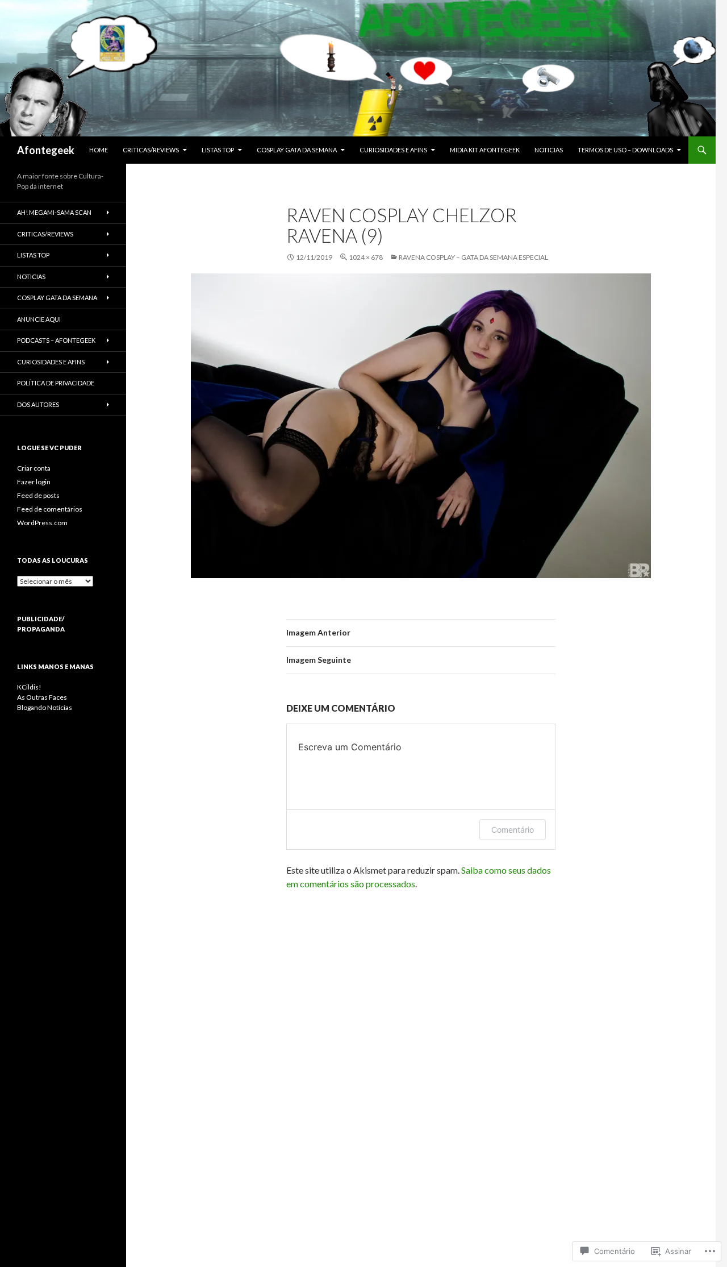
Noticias (548, 149)
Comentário (512, 829)
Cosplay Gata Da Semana (297, 149)
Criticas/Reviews (151, 149)
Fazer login (34, 481)
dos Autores (38, 404)
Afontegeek (45, 150)
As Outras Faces (42, 697)
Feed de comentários (49, 509)
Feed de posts (38, 495)
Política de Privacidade (55, 383)
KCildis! (29, 687)
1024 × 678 (366, 257)
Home (98, 149)
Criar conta (34, 468)
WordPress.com (42, 522)
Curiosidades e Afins (393, 149)
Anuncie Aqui (39, 319)
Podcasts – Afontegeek (56, 340)
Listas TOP (218, 149)
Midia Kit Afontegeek (485, 149)
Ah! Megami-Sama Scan (54, 212)
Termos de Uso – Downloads (625, 149)
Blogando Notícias (44, 707)
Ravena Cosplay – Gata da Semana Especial (473, 257)
